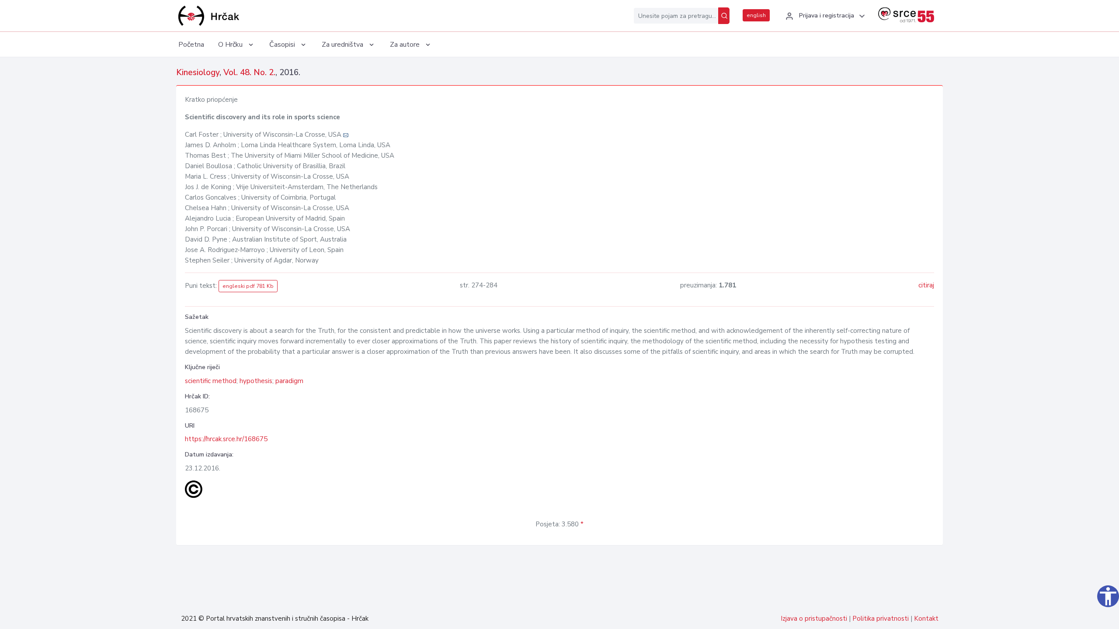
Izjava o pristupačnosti (814, 618)
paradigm (289, 381)
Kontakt (926, 618)
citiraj (926, 285)
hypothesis (256, 381)
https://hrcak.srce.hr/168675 (226, 439)
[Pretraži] (724, 15)
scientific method (210, 381)
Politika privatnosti (880, 618)
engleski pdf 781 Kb (248, 286)
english (756, 15)
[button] (824, 16)
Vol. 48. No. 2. (249, 72)
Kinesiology (197, 72)
